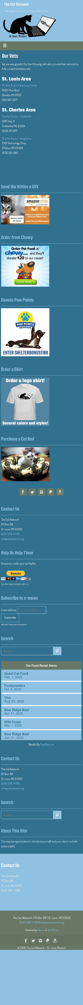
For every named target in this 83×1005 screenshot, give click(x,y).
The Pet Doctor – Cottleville (16, 116)
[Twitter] (32, 492)
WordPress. (52, 930)
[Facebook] (23, 492)
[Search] (57, 651)
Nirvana (41, 930)
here (27, 584)
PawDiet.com (47, 744)
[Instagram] (41, 492)
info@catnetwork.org (12, 539)
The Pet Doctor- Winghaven (17, 138)
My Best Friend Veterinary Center (19, 85)
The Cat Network (16, 4)
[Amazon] (60, 492)
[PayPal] (50, 492)
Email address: (9, 610)
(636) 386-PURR (10, 534)
